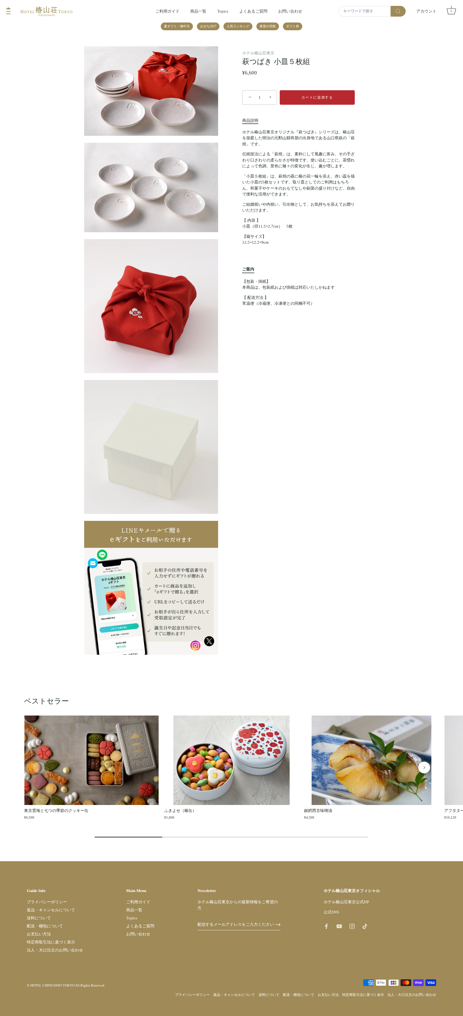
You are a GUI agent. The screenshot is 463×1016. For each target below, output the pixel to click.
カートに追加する (317, 97)
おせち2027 (208, 26)
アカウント (426, 11)
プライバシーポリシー (47, 902)
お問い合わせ (290, 11)
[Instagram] (352, 926)
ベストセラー (46, 701)
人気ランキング (238, 26)
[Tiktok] (365, 926)
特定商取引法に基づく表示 (51, 942)
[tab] (253, 121)
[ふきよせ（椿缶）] (231, 760)
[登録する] (278, 924)
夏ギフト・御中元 (177, 26)
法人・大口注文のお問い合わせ (55, 950)
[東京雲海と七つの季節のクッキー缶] (91, 760)
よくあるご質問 (253, 11)
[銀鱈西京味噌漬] (371, 760)
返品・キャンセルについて (51, 910)
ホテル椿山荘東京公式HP (346, 902)
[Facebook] (326, 926)
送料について (39, 918)
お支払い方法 (39, 934)
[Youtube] (339, 926)
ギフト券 (292, 26)
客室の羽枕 (268, 26)
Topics (222, 11)
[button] (39, 767)
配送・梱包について (45, 926)
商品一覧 (198, 11)
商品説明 (250, 120)
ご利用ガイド (167, 11)
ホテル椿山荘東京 (258, 53)
